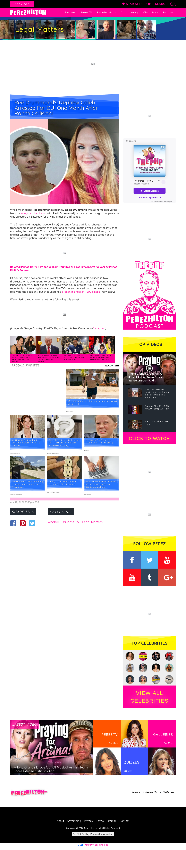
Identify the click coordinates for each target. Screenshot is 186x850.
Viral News (150, 12)
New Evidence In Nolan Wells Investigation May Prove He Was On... (74, 357)
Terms (100, 820)
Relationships (106, 12)
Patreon (70, 12)
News (136, 792)
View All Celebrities (149, 697)
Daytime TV (70, 522)
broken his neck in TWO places (81, 291)
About (60, 820)
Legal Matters (92, 522)
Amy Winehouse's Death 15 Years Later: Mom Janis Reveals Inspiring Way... (101, 357)
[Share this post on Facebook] (13, 523)
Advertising (74, 820)
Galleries (168, 792)
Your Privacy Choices (96, 844)
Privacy (88, 820)
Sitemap (112, 820)
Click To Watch (149, 438)
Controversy (129, 12)
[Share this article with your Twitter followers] (32, 523)
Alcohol (53, 522)
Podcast (169, 12)
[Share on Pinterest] (23, 523)
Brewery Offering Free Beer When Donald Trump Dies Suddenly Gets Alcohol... (49, 358)
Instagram (99, 328)
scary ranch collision (33, 213)
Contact (124, 820)
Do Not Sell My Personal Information (93, 834)
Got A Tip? (22, 4)
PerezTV (86, 12)
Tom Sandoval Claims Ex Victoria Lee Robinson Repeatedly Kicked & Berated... (22, 358)
